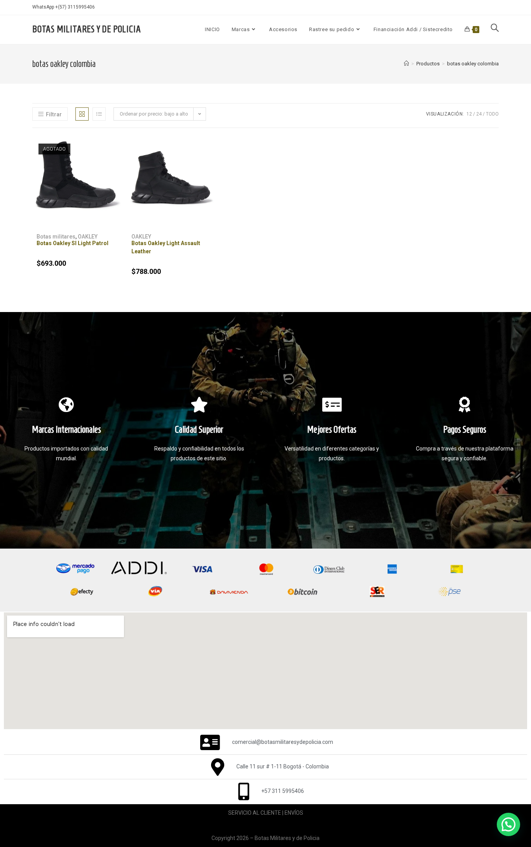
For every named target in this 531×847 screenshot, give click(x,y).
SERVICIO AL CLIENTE (254, 813)
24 (479, 114)
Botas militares (56, 236)
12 (469, 114)
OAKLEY (88, 236)
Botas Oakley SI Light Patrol (72, 243)
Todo (492, 114)
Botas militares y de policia (86, 29)
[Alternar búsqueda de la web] (495, 29)
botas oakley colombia (473, 64)
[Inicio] (406, 64)
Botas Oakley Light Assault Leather (165, 247)
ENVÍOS (294, 813)
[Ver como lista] (99, 114)
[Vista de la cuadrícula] (82, 114)
